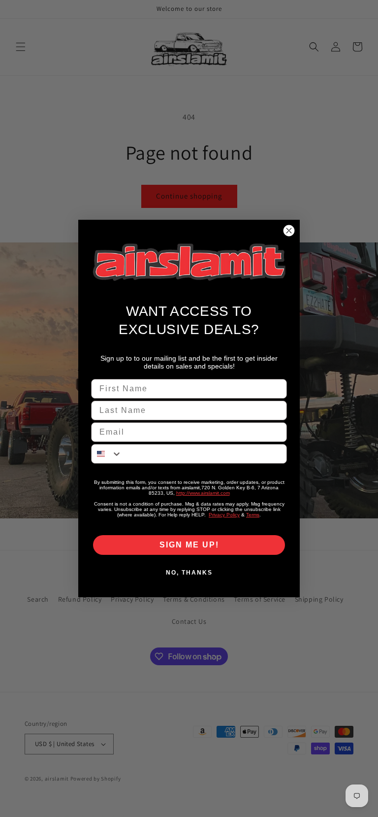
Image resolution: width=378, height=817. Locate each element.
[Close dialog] (289, 231)
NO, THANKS (189, 572)
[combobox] (107, 453)
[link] (189, 262)
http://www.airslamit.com (203, 493)
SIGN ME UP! (189, 545)
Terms (252, 514)
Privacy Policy (224, 514)
